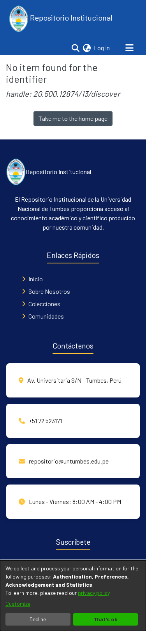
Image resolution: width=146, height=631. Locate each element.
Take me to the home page (73, 118)
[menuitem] (86, 47)
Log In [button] (102, 47)
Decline (38, 619)
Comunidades (46, 316)
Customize (17, 603)
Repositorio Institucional (70, 17)
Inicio (35, 278)
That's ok (105, 619)
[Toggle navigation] (129, 47)
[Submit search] (75, 47)
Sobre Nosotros (49, 291)
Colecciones (44, 303)
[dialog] (73, 595)
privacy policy (93, 592)
